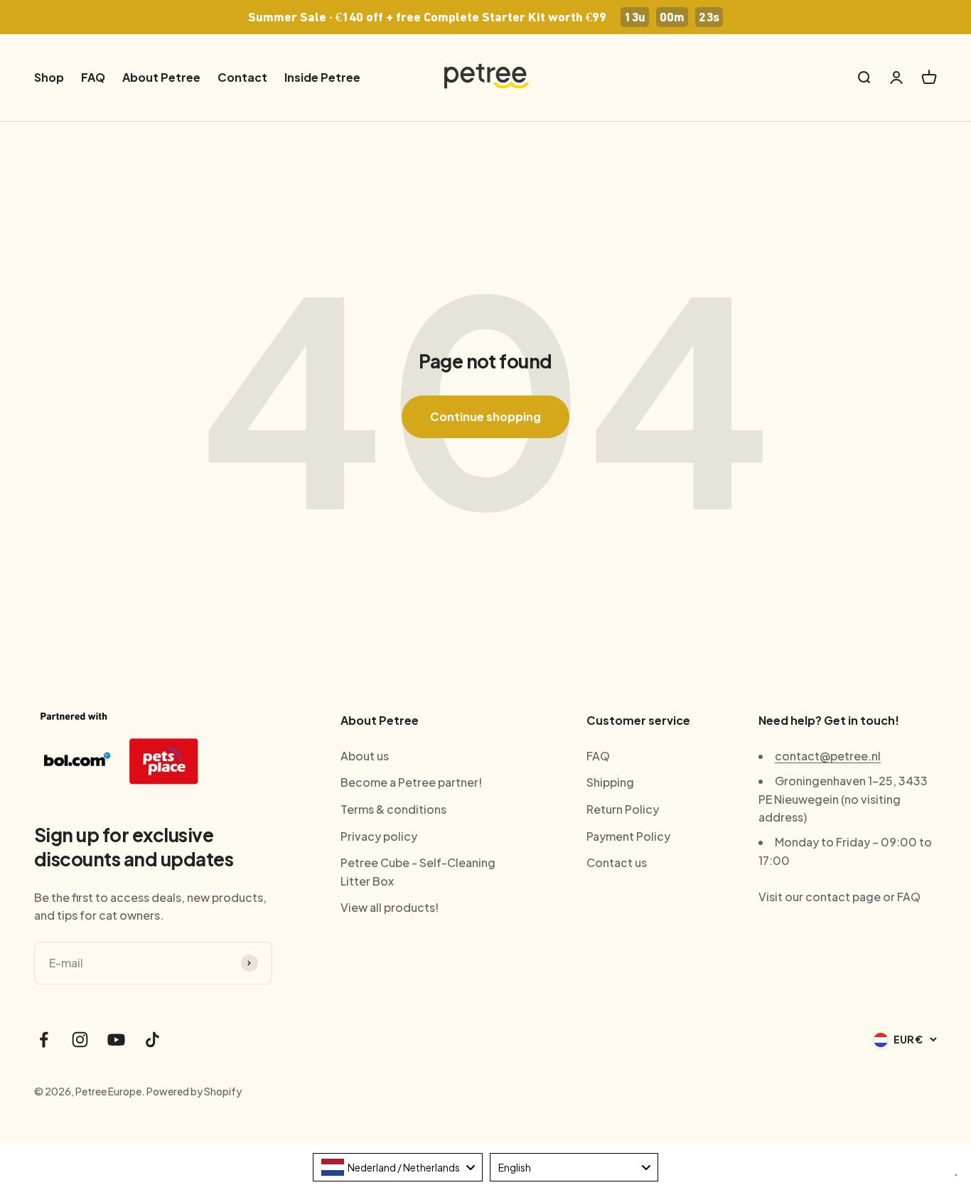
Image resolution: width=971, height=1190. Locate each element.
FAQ (93, 77)
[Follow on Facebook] (43, 1039)
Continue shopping (485, 416)
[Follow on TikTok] (152, 1039)
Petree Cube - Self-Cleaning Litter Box (417, 871)
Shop (49, 77)
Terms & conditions (393, 809)
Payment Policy (628, 836)
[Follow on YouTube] (116, 1039)
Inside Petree (322, 77)
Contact (242, 77)
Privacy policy (378, 836)
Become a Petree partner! (411, 782)
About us (364, 755)
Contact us (616, 862)
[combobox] (398, 1167)
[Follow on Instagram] (80, 1039)
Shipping (610, 782)
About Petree (161, 77)
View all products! (389, 907)
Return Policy (622, 809)
